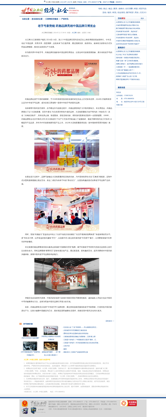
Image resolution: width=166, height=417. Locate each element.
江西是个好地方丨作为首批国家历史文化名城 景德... (81, 343)
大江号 (69, 2)
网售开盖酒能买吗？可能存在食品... (128, 79)
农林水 (121, 9)
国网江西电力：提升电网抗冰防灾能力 (129, 64)
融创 (65, 349)
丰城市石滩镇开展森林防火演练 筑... (128, 41)
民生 (137, 12)
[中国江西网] (38, 403)
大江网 (74, 33)
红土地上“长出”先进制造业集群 (127, 54)
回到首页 (109, 321)
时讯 (114, 12)
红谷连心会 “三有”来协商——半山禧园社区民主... (81, 327)
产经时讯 (64, 19)
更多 (142, 18)
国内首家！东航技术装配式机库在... (128, 58)
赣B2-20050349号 (63, 404)
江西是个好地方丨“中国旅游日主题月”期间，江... (80, 340)
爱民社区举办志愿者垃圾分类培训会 (76, 333)
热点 (105, 9)
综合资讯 (121, 12)
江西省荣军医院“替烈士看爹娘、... (128, 34)
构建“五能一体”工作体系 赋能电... (127, 61)
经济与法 (142, 9)
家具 (115, 9)
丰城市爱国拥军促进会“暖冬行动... (128, 25)
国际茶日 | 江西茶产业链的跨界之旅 (76, 352)
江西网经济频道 (51, 19)
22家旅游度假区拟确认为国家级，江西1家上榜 (79, 336)
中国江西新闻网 (61, 402)
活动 (104, 12)
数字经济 (130, 12)
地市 (109, 12)
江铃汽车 (67, 346)
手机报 (79, 2)
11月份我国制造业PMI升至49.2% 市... (129, 73)
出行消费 (129, 9)
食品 (110, 9)
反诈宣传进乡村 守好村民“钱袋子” (128, 44)
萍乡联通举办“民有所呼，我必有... (128, 38)
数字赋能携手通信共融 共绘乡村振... (128, 28)
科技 (136, 9)
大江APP (63, 2)
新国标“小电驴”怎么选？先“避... (127, 76)
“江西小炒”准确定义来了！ (125, 70)
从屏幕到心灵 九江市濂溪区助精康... (128, 22)
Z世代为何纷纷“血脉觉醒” (30, 338)
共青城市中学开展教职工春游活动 (75, 330)
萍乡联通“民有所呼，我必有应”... (127, 31)
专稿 (100, 9)
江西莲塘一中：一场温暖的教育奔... (128, 67)
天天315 (143, 12)
